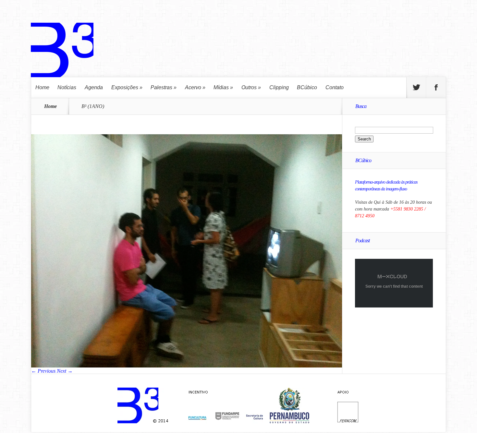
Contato (334, 87)
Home (42, 87)
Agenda (94, 87)
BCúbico (307, 87)
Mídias (223, 87)
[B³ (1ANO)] (186, 365)
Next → (65, 371)
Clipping (279, 87)
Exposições (126, 87)
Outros (251, 87)
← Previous (43, 371)
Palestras (164, 87)
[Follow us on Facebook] (436, 87)
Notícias (66, 87)
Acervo (195, 87)
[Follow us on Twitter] (416, 87)
